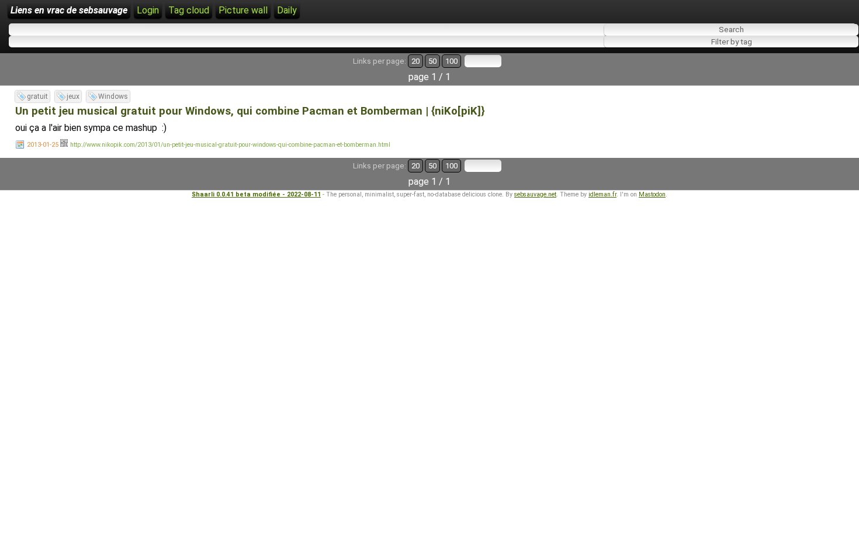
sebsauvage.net (535, 194)
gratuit (37, 96)
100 (451, 61)
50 (432, 61)
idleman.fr (602, 194)
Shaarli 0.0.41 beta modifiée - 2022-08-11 (256, 194)
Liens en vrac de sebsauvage (69, 10)
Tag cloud (188, 10)
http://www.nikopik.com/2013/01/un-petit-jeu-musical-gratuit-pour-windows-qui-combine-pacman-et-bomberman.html (230, 145)
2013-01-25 (42, 145)
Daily (287, 10)
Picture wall (243, 10)
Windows (113, 96)
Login (148, 10)
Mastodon (652, 194)
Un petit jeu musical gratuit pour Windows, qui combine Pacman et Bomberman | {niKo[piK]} (250, 111)
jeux (73, 96)
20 (415, 61)
